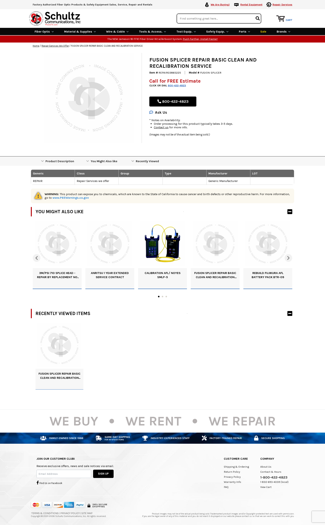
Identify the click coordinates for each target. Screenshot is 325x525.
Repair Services (282, 4)
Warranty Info (232, 482)
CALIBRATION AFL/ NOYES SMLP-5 (163, 275)
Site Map (87, 513)
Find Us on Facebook (50, 483)
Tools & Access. (150, 31)
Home (36, 45)
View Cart (266, 487)
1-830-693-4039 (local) (274, 482)
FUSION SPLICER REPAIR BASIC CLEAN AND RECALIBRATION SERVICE (215, 275)
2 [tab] (162, 296)
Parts (242, 31)
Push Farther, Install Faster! (200, 39)
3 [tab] (166, 296)
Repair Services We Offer (55, 45)
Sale (263, 31)
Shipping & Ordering (236, 466)
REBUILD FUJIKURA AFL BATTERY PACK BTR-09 (268, 275)
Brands (282, 31)
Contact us (161, 127)
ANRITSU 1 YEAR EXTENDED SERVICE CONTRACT (110, 275)
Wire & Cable (115, 31)
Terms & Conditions (45, 513)
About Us (265, 466)
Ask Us (161, 112)
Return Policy (232, 471)
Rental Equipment (251, 4)
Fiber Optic (42, 31)
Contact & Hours (270, 471)
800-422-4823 (177, 85)
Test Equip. (184, 31)
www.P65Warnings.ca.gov (70, 197)
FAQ (226, 487)
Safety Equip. (215, 31)
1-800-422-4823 (273, 477)
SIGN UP (103, 473)
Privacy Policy (232, 477)
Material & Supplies (78, 31)
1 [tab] (158, 296)
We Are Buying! (220, 4)
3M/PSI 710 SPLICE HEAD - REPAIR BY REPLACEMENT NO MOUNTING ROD (57, 275)
